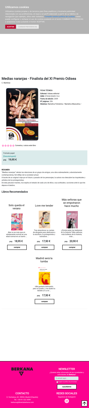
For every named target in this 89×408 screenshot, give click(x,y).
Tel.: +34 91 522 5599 (22, 400)
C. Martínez (6, 83)
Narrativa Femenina (55, 104)
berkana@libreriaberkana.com (22, 402)
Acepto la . (67, 382)
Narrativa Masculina (72, 104)
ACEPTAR (10, 27)
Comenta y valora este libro (25, 145)
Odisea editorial (53, 94)
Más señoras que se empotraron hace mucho (72, 202)
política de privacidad (70, 382)
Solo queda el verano (16, 207)
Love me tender (44, 205)
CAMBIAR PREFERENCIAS (27, 27)
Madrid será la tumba (44, 260)
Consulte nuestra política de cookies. (60, 16)
